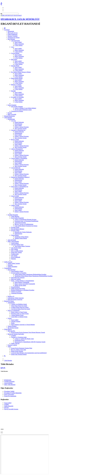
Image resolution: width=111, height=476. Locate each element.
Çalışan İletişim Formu (17, 315)
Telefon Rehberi (12, 326)
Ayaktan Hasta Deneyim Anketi (20, 307)
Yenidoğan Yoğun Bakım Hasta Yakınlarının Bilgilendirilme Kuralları (33, 276)
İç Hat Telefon (18, 45)
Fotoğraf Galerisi (12, 345)
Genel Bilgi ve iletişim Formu (19, 316)
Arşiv (12, 47)
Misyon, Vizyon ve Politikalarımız (24, 224)
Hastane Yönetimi (12, 36)
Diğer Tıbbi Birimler (13, 241)
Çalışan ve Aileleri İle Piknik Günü (24, 338)
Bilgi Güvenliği (12, 114)
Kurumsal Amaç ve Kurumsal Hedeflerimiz (26, 221)
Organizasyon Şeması (14, 37)
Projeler (10, 113)
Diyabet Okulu (15, 227)
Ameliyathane (15, 243)
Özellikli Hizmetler (13, 215)
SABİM (6, 404)
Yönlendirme (7, 268)
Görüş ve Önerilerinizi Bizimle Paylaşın (25, 219)
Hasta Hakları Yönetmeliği (22, 282)
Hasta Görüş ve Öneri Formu (19, 312)
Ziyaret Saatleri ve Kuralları (18, 273)
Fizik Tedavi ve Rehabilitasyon (19, 186)
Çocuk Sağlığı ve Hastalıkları (19, 158)
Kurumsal (7, 29)
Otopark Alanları (15, 321)
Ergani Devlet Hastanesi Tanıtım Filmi (21, 348)
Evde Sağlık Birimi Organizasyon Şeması (26, 225)
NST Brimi (14, 255)
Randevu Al (11, 296)
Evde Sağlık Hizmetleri (17, 218)
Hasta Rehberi (11, 269)
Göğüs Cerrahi (15, 205)
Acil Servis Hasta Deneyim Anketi (20, 309)
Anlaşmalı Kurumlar (20, 222)
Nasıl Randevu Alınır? (17, 271)
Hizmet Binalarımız (9, 116)
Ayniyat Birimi (15, 53)
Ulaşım (10, 318)
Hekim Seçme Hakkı (20, 285)
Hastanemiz (11, 31)
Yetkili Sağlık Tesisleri (14, 263)
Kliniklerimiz (11, 119)
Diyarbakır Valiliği (9, 391)
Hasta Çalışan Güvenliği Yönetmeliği (25, 284)
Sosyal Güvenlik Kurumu (11, 409)
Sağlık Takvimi (15, 343)
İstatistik (13, 91)
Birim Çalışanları (19, 44)
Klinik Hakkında (19, 122)
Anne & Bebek (12, 240)
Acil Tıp (13, 120)
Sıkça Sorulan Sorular (21, 128)
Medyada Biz (11, 331)
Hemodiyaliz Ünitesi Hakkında (23, 232)
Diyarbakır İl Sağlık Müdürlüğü (13, 393)
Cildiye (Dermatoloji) (17, 149)
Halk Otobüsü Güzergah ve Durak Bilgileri (23, 324)
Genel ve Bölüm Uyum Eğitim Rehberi (25, 108)
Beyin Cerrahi (15, 139)
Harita (12, 323)
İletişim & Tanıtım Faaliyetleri (16, 334)
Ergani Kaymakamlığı (10, 396)
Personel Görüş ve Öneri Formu (20, 313)
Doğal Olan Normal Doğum (19, 354)
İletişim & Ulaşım (9, 301)
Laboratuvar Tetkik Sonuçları (16, 298)
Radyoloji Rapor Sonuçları (15, 299)
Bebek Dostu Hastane (17, 351)
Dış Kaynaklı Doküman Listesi (23, 109)
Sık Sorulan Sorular (13, 327)
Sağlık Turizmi (8, 262)
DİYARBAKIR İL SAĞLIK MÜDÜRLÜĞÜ (20, 19)
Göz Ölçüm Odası (16, 247)
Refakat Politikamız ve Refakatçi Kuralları (22, 290)
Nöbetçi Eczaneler (16, 291)
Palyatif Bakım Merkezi (17, 229)
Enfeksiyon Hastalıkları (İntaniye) (20, 177)
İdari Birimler (11, 39)
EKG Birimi (14, 249)
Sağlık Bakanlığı (8, 406)
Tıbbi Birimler (8, 117)
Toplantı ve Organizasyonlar (19, 337)
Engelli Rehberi (15, 287)
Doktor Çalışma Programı (22, 127)
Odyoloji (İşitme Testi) (17, 244)
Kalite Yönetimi (12, 105)
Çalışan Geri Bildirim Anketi (19, 304)
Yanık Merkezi (15, 216)
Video (9, 346)
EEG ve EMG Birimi (17, 251)
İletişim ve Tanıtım (16, 84)
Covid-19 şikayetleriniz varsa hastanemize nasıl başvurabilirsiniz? (29, 353)
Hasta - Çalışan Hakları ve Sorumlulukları (22, 280)
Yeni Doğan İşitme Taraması (22, 246)
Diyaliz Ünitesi (15, 230)
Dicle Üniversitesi (9, 394)
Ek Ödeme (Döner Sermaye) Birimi (21, 72)
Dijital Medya (8, 329)
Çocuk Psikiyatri (15, 167)
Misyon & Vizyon (13, 33)
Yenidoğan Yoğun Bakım (21, 236)
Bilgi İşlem (14, 59)
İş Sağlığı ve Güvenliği (17, 97)
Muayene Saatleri (16, 279)
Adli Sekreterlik (15, 40)
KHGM (6, 407)
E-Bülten (13, 335)
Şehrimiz (10, 265)
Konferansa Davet (20, 340)
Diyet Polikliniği (15, 257)
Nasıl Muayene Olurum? (18, 277)
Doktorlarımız (18, 124)
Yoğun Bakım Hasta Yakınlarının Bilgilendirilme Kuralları (30, 274)
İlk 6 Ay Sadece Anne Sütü (18, 349)
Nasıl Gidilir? (18, 42)
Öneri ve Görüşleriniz (14, 310)
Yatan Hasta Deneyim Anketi (19, 305)
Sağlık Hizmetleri (12, 266)
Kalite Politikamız (12, 34)
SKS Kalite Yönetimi (17, 106)
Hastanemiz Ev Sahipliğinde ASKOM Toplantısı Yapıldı (30, 342)
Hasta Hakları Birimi (16, 78)
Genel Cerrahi (15, 196)
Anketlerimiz (11, 302)
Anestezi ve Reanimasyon (18, 130)
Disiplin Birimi (15, 65)
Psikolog (13, 258)
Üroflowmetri (15, 254)
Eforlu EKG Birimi (16, 252)
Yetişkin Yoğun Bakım (21, 238)
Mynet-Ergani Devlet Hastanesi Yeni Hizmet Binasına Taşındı (28, 332)
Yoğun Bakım (15, 235)
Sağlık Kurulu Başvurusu (18, 288)
